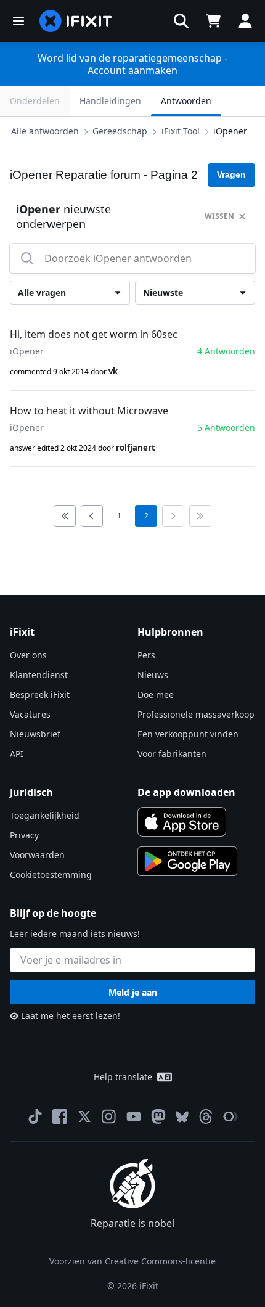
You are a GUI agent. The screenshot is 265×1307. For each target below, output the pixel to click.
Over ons (28, 655)
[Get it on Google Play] (187, 861)
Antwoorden (186, 101)
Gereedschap (119, 131)
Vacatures (30, 714)
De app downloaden (186, 792)
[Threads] (205, 1116)
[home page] (75, 21)
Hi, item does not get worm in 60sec (93, 334)
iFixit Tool (180, 131)
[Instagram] (109, 1116)
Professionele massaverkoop (196, 714)
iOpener (230, 131)
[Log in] (245, 21)
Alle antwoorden (45, 131)
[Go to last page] (200, 516)
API (16, 754)
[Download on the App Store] (181, 822)
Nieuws (152, 675)
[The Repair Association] (230, 1116)
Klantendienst (39, 675)
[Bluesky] (182, 1116)
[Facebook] (59, 1116)
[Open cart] (213, 21)
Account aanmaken (132, 70)
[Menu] (18, 21)
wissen (219, 216)
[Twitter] (84, 1116)
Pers (146, 655)
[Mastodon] (158, 1116)
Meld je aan (132, 992)
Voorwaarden (37, 855)
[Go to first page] (65, 516)
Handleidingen (110, 101)
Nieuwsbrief (35, 734)
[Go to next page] (173, 516)
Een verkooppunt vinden (187, 734)
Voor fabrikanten (171, 754)
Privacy (24, 835)
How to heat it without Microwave (89, 410)
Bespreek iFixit (40, 694)
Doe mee (155, 694)
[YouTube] (133, 1116)
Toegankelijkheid (45, 815)
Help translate (123, 1077)
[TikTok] (35, 1116)
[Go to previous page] (92, 516)
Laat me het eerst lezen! (70, 1016)
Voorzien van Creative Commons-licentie (132, 1261)
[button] (181, 21)
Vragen (231, 174)
